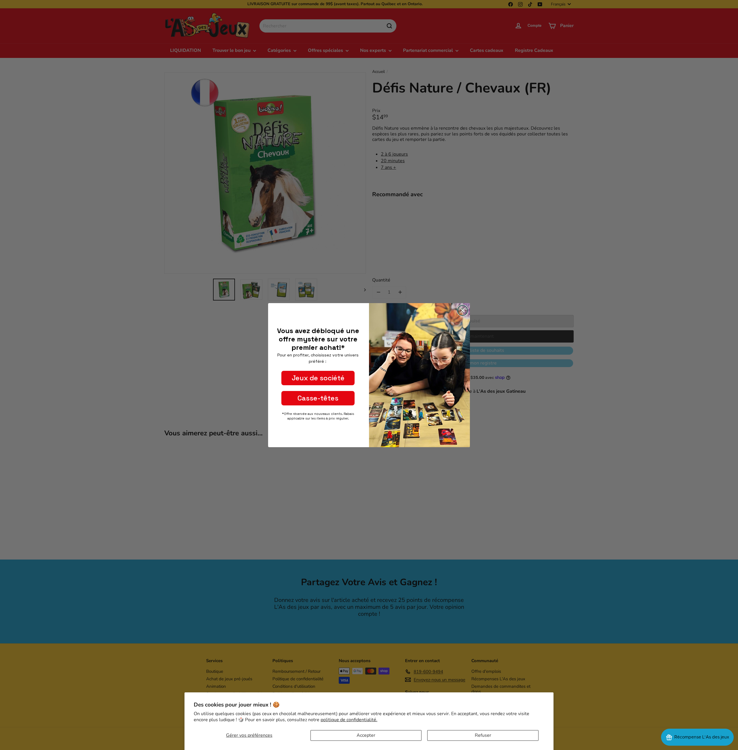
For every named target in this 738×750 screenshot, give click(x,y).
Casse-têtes (318, 398)
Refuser (483, 735)
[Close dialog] (463, 310)
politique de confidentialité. (349, 720)
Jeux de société (318, 377)
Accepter (366, 735)
